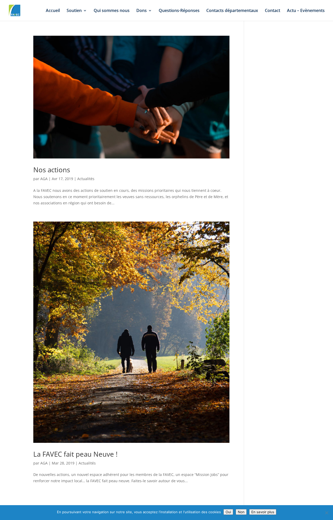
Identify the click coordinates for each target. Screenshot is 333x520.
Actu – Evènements (306, 11)
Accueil (53, 11)
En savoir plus (262, 512)
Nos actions (51, 169)
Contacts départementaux (232, 11)
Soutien (74, 11)
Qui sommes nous (112, 11)
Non (241, 512)
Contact (272, 11)
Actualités (85, 178)
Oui (228, 512)
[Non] (326, 512)
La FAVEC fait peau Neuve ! (75, 454)
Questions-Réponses (179, 11)
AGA (44, 178)
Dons (141, 11)
